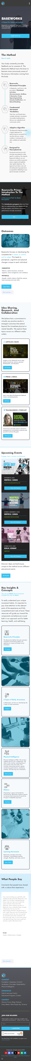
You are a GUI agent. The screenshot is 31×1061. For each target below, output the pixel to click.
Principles (7, 649)
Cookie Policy (20, 1055)
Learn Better (8, 862)
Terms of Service (13, 1055)
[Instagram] (6, 1052)
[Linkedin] (25, 1052)
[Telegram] (9, 1052)
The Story (7, 802)
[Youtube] (18, 1052)
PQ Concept (8, 774)
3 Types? (7, 709)
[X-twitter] (15, 1052)
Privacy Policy (5, 1055)
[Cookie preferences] (2, 1058)
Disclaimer (27, 1055)
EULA (15, 1057)
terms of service (6, 1040)
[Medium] (21, 1052)
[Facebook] (12, 1052)
